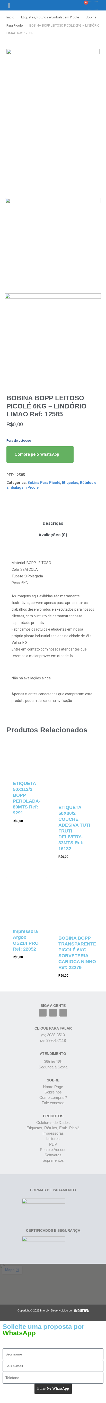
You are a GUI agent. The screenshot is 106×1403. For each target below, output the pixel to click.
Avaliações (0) (53, 534)
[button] (66, 5)
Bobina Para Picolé (44, 483)
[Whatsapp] (63, 1013)
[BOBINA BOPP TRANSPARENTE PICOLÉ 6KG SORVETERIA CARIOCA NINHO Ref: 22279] (77, 902)
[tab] (53, 523)
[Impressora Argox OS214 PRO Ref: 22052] (26, 899)
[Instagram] (53, 1013)
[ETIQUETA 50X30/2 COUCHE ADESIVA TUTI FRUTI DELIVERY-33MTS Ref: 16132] (77, 772)
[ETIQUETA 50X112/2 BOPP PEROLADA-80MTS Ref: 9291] (26, 760)
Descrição (53, 523)
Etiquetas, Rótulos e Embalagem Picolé (50, 17)
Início (10, 17)
